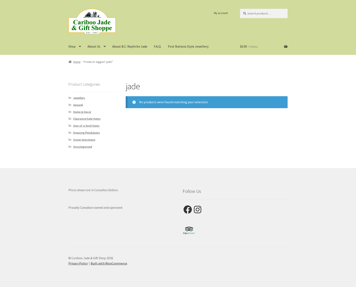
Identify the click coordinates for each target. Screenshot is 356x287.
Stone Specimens (84, 140)
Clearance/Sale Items (87, 119)
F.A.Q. (157, 46)
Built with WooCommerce (109, 263)
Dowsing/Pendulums (86, 133)
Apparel (78, 105)
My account (221, 13)
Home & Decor (82, 112)
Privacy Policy (78, 263)
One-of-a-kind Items (86, 126)
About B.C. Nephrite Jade (129, 46)
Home (77, 62)
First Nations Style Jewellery (188, 46)
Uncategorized (82, 147)
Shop (72, 46)
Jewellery (79, 98)
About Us (94, 46)
